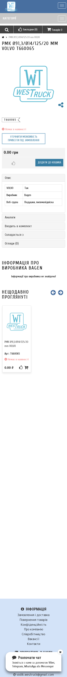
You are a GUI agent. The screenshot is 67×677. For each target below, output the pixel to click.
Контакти (33, 644)
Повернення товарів (33, 620)
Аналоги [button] (10, 217)
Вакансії (33, 639)
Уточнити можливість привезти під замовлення (23, 138)
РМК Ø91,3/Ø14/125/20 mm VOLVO (24, 37)
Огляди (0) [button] (12, 243)
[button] (6, 29)
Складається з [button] (14, 235)
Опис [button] (8, 178)
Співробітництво (33, 634)
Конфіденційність (33, 625)
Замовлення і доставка (33, 615)
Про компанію (33, 629)
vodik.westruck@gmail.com (35, 675)
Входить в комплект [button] (18, 226)
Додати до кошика (49, 162)
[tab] (33, 178)
